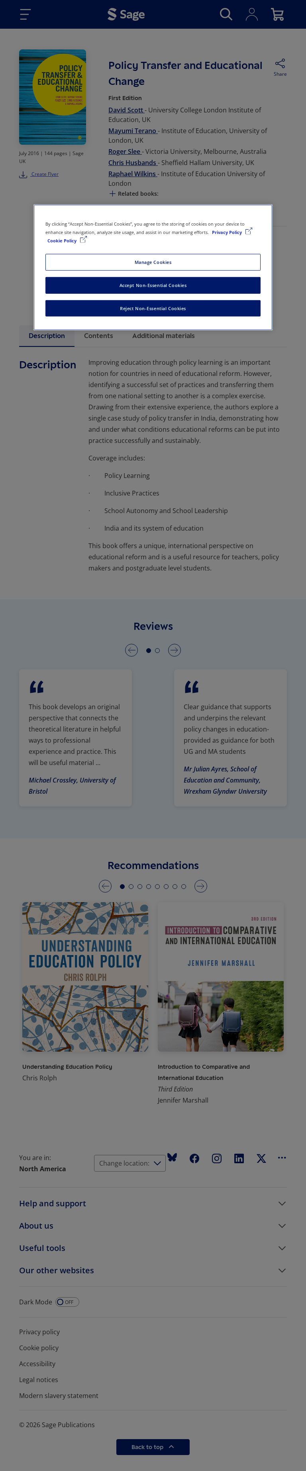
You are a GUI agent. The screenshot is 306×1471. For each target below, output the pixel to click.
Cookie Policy (62, 240)
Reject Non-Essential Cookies (153, 308)
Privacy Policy (227, 232)
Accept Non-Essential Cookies (153, 285)
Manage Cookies (153, 262)
